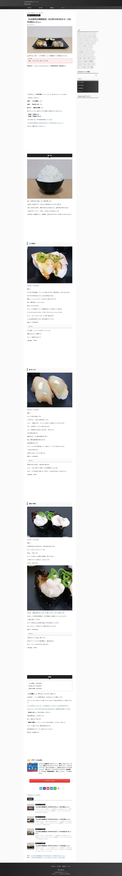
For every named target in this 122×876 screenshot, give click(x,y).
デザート (63, 7)
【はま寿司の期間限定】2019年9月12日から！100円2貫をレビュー (52, 807)
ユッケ (91, 55)
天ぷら (93, 58)
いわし (94, 33)
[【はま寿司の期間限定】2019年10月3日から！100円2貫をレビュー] (51, 788)
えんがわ (89, 36)
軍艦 (92, 67)
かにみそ (80, 39)
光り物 (79, 58)
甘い (93, 64)
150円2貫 (41, 7)
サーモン (87, 52)
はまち (88, 42)
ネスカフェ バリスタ (50, 780)
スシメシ (27, 4)
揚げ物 (85, 61)
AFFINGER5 (67, 874)
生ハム (79, 67)
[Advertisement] (49, 80)
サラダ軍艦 (80, 52)
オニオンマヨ (81, 48)
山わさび (80, 61)
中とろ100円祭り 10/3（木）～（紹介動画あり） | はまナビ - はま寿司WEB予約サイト (48, 705)
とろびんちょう (81, 42)
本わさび (80, 64)
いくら (88, 33)
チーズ (92, 52)
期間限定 (52, 7)
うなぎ (79, 36)
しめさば (86, 39)
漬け (85, 64)
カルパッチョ (89, 48)
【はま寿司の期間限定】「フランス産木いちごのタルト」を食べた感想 (48, 857)
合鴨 (84, 58)
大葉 (88, 58)
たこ (91, 39)
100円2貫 (29, 7)
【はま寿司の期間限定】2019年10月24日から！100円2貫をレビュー (53, 819)
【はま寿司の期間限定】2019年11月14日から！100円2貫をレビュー (52, 845)
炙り (89, 64)
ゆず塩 (84, 45)
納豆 (84, 67)
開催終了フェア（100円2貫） (35, 795)
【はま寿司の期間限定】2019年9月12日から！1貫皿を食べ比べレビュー (48, 855)
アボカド (90, 45)
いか (84, 33)
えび (84, 36)
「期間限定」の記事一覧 (33, 97)
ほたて (93, 42)
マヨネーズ (85, 55)
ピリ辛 (79, 55)
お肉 (94, 36)
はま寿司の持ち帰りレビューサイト (61, 872)
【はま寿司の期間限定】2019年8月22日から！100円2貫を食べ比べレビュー (45, 123)
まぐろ (79, 45)
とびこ (95, 39)
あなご (79, 33)
